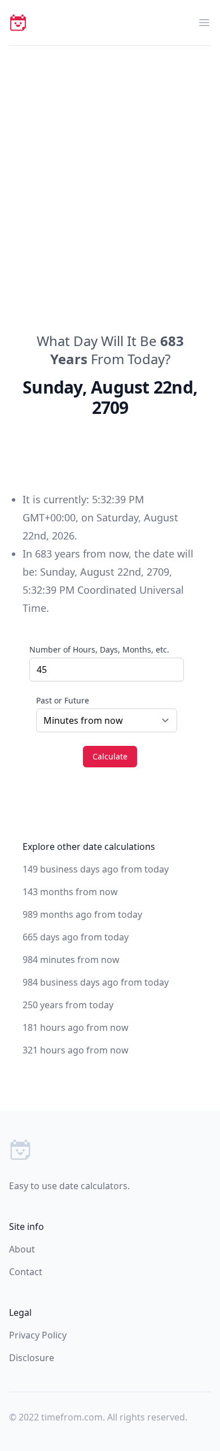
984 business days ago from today (96, 982)
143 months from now (70, 892)
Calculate (110, 756)
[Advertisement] (110, 161)
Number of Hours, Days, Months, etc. (99, 649)
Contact (25, 1272)
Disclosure (31, 1357)
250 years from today (68, 1005)
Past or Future (62, 700)
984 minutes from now (71, 959)
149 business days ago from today (96, 869)
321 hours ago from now (76, 1050)
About (22, 1249)
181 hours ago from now (76, 1027)
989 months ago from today (82, 914)
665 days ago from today (76, 937)
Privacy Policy (38, 1335)
